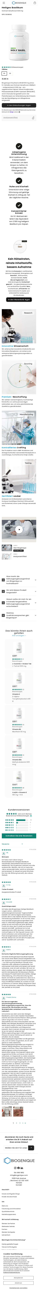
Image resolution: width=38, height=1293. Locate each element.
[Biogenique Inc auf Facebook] (18, 1168)
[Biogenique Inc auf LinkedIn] (22, 1168)
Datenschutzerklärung (11, 1272)
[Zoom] (35, 58)
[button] (6, 67)
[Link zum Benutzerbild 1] (7, 1112)
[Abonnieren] (31, 1147)
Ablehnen (18, 1283)
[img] (6, 850)
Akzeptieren (18, 1278)
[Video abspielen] (19, 529)
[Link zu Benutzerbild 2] (18, 1112)
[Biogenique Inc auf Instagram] (15, 1168)
